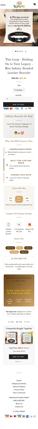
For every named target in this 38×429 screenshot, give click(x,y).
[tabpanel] (19, 27)
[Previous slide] (12, 51)
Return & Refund (19, 387)
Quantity (18, 95)
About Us (19, 404)
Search (19, 381)
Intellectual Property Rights (19, 398)
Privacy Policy (19, 390)
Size (19, 85)
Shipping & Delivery (19, 384)
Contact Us (19, 407)
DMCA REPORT (19, 401)
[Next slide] (25, 51)
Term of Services (19, 393)
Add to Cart (18, 357)
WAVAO (22, 411)
